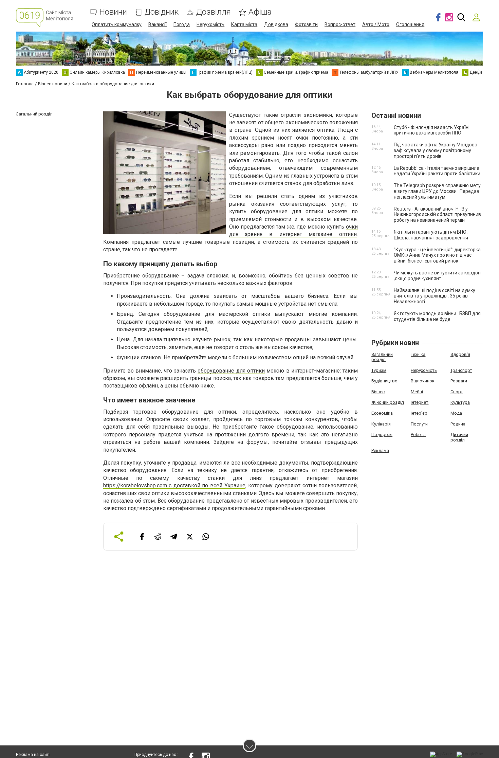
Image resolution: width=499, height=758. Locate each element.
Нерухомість (210, 24)
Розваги (458, 380)
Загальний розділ (382, 357)
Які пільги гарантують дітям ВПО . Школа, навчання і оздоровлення (431, 234)
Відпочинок (423, 380)
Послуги (419, 424)
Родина (457, 424)
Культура (460, 402)
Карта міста (244, 24)
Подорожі (381, 434)
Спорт (456, 391)
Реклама (380, 450)
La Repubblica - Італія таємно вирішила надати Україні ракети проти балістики (437, 171)
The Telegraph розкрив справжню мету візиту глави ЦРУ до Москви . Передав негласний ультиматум (437, 191)
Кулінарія (381, 424)
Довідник (162, 12)
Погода (181, 24)
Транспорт (461, 370)
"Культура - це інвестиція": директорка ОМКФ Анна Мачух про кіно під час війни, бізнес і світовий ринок (437, 255)
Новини (113, 12)
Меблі (417, 391)
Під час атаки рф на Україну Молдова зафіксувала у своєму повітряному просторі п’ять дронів (435, 150)
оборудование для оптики (231, 370)
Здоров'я (460, 354)
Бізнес (378, 391)
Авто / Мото (375, 24)
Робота (418, 434)
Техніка (418, 354)
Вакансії (157, 24)
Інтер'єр (419, 413)
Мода (456, 413)
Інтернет (419, 402)
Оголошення (410, 24)
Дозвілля (213, 12)
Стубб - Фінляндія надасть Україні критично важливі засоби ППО (431, 130)
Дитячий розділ (459, 437)
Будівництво (384, 380)
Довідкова (276, 24)
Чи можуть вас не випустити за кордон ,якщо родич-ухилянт (437, 275)
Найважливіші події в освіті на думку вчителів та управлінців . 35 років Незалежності (434, 296)
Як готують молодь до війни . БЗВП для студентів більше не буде (437, 316)
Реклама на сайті (33, 754)
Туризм (378, 370)
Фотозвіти (306, 24)
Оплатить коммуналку (117, 24)
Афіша (260, 12)
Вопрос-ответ (340, 24)
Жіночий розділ (387, 402)
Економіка (382, 413)
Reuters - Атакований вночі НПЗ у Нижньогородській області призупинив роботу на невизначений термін (437, 214)
